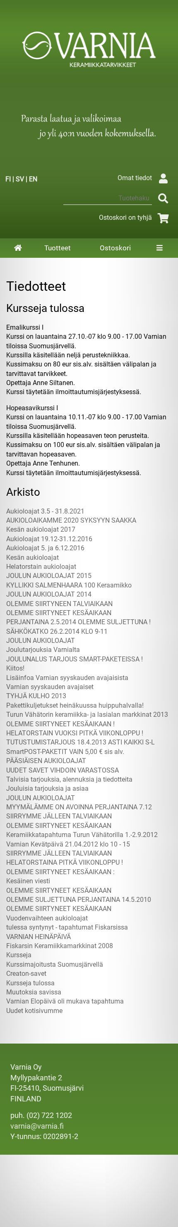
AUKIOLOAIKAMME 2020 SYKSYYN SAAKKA (71, 520)
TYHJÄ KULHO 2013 (36, 696)
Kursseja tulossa (30, 983)
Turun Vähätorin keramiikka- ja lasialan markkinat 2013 (87, 714)
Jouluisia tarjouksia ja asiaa (47, 788)
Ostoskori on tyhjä (125, 217)
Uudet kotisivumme (34, 1011)
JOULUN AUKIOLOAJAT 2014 (48, 594)
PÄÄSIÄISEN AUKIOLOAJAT (46, 761)
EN (33, 179)
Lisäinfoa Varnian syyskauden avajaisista (67, 678)
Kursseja (18, 955)
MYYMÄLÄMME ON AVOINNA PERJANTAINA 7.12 (79, 807)
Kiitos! (15, 668)
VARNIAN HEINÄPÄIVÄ (38, 937)
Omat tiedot (135, 178)
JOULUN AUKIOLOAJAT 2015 (48, 576)
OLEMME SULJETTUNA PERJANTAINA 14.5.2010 (78, 900)
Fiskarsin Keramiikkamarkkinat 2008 (59, 946)
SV (20, 179)
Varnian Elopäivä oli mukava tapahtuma (65, 1001)
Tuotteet (57, 248)
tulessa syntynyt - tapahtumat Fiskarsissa (67, 927)
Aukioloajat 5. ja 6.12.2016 (45, 548)
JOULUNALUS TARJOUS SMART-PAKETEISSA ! (74, 659)
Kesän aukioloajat (32, 557)
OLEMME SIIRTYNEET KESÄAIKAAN (58, 613)
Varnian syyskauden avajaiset (50, 687)
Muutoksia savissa (33, 992)
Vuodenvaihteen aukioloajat (47, 918)
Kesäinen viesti (28, 881)
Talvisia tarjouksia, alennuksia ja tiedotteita (69, 779)
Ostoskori (115, 248)
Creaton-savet (26, 973)
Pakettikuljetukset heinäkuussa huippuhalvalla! (75, 705)
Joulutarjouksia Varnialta (43, 650)
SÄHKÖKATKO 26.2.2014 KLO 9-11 (57, 631)
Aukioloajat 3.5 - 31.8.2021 (45, 511)
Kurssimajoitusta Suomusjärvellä (54, 964)
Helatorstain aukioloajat (41, 567)
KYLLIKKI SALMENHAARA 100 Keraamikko (69, 585)
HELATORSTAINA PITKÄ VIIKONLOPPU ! (64, 862)
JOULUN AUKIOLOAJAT (40, 640)
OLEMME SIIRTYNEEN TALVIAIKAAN (59, 604)
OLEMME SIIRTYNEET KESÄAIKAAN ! (60, 724)
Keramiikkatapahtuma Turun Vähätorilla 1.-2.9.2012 (82, 835)
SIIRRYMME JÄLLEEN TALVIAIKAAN (59, 816)
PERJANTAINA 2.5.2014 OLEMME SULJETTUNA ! (78, 622)
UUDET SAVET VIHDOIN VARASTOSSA (62, 770)
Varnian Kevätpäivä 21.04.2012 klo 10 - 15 (68, 844)
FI (8, 179)
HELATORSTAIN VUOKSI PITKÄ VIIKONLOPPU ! (74, 733)
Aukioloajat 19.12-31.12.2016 (49, 539)
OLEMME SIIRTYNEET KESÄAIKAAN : (60, 872)
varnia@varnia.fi (37, 1126)
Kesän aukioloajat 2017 (40, 529)
